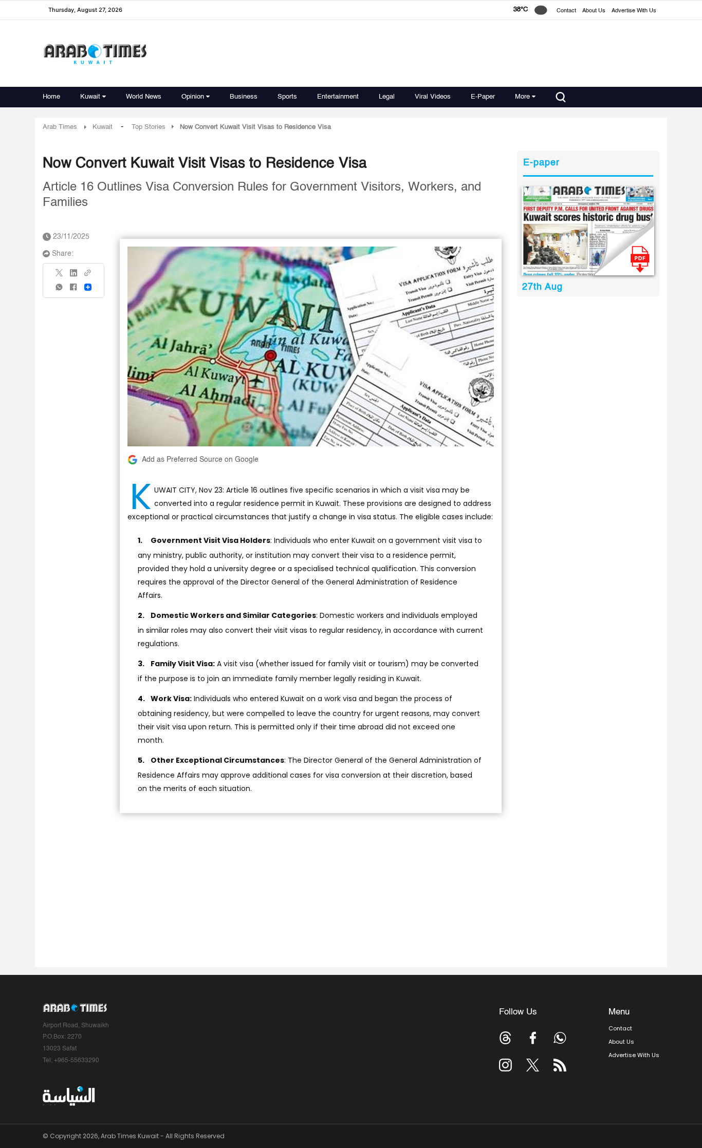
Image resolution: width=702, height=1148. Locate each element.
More (522, 96)
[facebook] (73, 290)
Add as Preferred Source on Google (200, 459)
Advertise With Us (634, 11)
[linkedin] (73, 276)
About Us (593, 11)
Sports (287, 96)
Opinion (192, 96)
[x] (532, 1065)
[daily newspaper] (588, 230)
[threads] (505, 1037)
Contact (566, 11)
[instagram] (505, 1065)
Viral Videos (433, 96)
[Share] (87, 287)
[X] (59, 276)
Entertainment (338, 96)
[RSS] (559, 1065)
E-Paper (483, 96)
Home (51, 96)
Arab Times (60, 127)
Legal (387, 96)
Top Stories (148, 127)
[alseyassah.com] (68, 1096)
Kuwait (90, 96)
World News (143, 96)
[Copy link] (88, 276)
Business (243, 96)
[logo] (95, 54)
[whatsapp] (59, 290)
